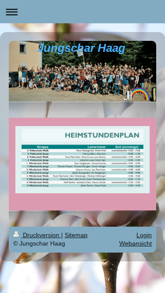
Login (144, 235)
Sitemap (76, 235)
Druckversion (41, 235)
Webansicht (135, 243)
